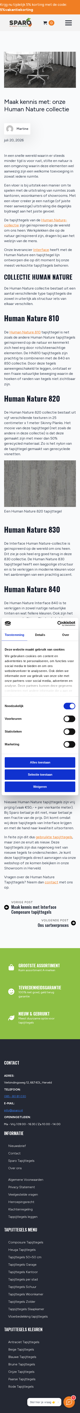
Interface (41, 249)
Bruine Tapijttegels (21, 1364)
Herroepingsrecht (21, 1202)
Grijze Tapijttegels (21, 1372)
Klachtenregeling (20, 1209)
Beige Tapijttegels (21, 1349)
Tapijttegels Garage (22, 1264)
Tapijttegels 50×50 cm (24, 1257)
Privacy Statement (21, 1187)
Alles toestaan (40, 762)
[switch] (69, 718)
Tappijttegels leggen (23, 1217)
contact (51, 882)
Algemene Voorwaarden (25, 1180)
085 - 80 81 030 (15, 1096)
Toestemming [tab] (14, 635)
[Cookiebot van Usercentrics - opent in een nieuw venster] (57, 623)
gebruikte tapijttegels (54, 837)
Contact (14, 1153)
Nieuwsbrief (17, 1146)
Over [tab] (65, 635)
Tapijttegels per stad (23, 1279)
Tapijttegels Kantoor (23, 1272)
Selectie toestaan (40, 774)
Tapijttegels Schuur (22, 1287)
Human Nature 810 (25, 332)
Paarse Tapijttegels (21, 1379)
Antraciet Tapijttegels (23, 1342)
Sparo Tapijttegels (21, 1161)
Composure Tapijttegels (25, 1242)
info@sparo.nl (13, 1110)
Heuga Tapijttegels (22, 1250)
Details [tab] (40, 635)
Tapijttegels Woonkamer (25, 1294)
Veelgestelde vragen (23, 1194)
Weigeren (40, 786)
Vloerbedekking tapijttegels (28, 1316)
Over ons (15, 1168)
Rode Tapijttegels (21, 1386)
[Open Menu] (68, 23)
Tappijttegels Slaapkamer (26, 1309)
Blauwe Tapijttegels (22, 1357)
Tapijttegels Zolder (21, 1302)
